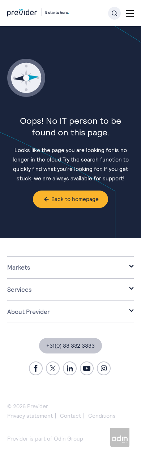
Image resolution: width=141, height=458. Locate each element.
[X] (53, 368)
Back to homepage (75, 199)
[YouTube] (87, 368)
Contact (70, 415)
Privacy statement (30, 415)
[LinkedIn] (70, 368)
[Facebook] (36, 368)
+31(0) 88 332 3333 (70, 345)
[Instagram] (104, 368)
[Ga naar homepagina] (38, 11)
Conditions (102, 415)
